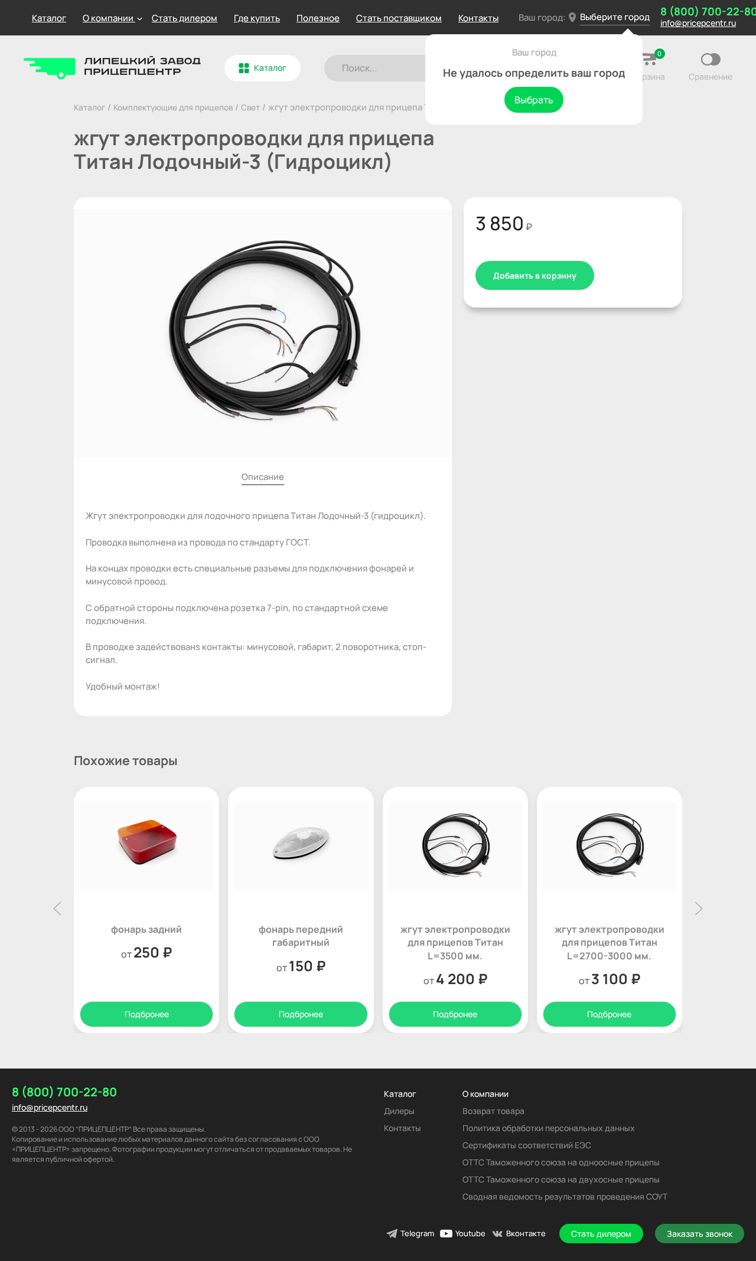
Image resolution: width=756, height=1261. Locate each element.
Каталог (49, 18)
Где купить (257, 18)
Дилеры (399, 1110)
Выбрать (533, 99)
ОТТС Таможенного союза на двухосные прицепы (561, 1179)
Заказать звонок (699, 1233)
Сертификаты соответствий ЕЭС (526, 1145)
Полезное (318, 18)
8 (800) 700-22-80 (64, 1092)
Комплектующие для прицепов (173, 107)
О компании (485, 1093)
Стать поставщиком (399, 18)
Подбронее (147, 1014)
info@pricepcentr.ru (49, 1107)
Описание (263, 476)
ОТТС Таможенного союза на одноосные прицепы (561, 1162)
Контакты (478, 18)
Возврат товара (493, 1110)
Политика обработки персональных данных (548, 1127)
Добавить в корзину (534, 275)
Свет (250, 107)
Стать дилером (184, 18)
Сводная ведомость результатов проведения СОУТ (564, 1196)
